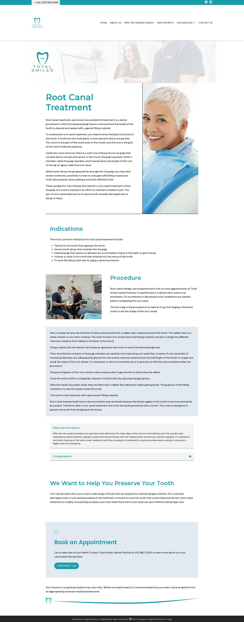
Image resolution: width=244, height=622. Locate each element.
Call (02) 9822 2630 (47, 2)
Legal (169, 619)
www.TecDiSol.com (121, 619)
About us (115, 22)
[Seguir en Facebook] (210, 2)
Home (103, 22)
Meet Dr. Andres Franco (139, 22)
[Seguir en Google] (206, 2)
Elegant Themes (91, 619)
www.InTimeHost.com (156, 619)
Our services (185, 22)
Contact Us (205, 22)
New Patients (165, 22)
